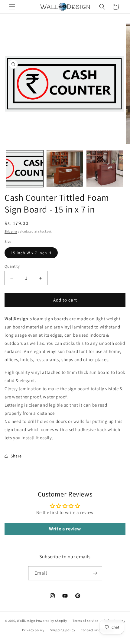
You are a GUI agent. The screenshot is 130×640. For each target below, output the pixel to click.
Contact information (97, 630)
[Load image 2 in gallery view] (64, 168)
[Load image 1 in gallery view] (24, 168)
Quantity (12, 266)
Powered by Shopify (51, 621)
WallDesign (26, 621)
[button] (12, 6)
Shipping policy (62, 630)
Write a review (65, 529)
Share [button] (16, 456)
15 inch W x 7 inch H (31, 253)
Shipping (11, 231)
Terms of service (85, 621)
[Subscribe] (95, 573)
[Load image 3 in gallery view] (104, 168)
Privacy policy (33, 630)
